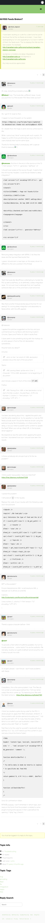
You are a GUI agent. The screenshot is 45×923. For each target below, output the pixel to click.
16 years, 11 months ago (36, 83)
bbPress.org (3, 9)
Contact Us (9, 919)
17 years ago (39, 26)
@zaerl (4, 641)
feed (1, 882)
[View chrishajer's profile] (4, 409)
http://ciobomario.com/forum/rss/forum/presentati (20, 597)
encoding (3, 879)
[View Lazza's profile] (4, 704)
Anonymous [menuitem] (42, 2)
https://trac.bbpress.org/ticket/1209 (15, 477)
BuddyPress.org (24, 915)
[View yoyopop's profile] (4, 318)
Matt (31, 915)
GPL (3, 919)
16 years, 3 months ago (36, 576)
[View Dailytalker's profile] (4, 449)
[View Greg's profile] (4, 156)
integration (4, 887)
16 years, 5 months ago (36, 317)
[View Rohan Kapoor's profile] (5, 28)
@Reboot (5, 95)
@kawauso (6, 163)
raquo (2, 889)
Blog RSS (36, 915)
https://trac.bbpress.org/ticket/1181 (29, 695)
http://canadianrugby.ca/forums (14, 59)
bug (1, 877)
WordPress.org (6, 915)
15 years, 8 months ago (36, 703)
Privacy (16, 919)
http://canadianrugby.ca (11, 57)
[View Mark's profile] (4, 297)
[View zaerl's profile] (4, 617)
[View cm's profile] (4, 577)
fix (1, 884)
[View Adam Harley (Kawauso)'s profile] (4, 84)
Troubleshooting (10, 851)
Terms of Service (24, 919)
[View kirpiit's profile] (4, 107)
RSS (1, 892)
